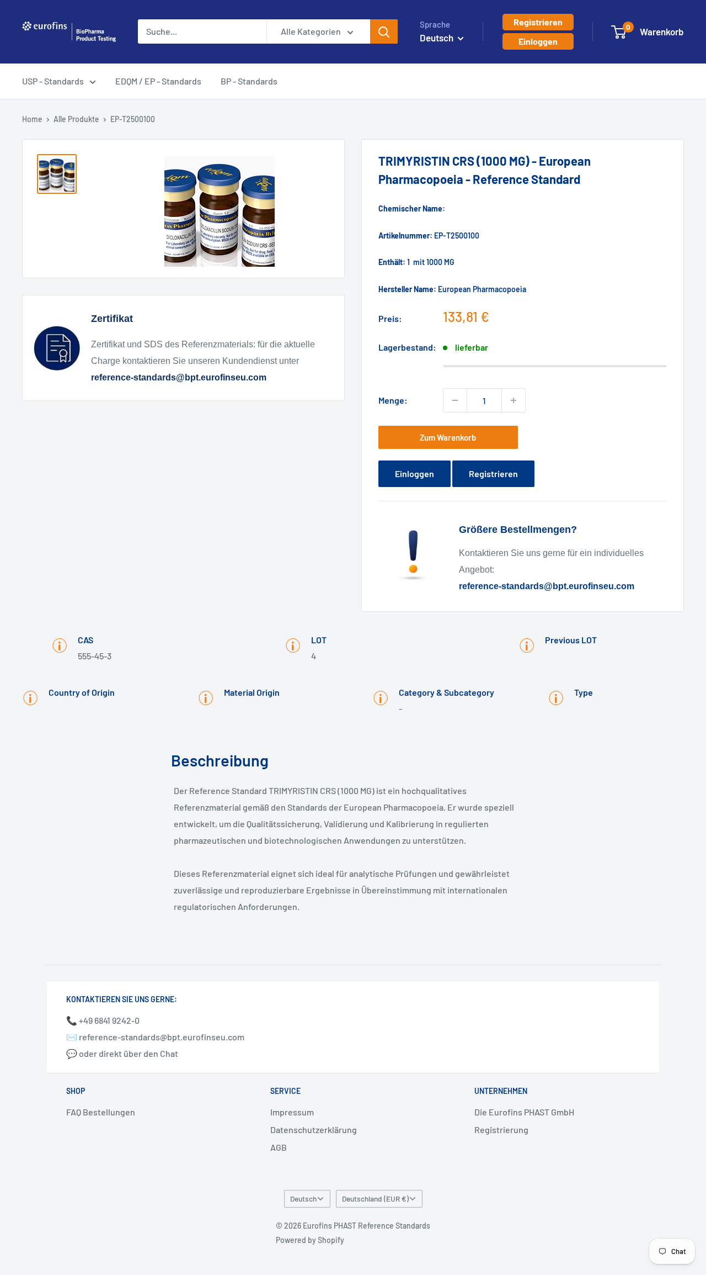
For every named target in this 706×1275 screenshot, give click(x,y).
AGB (278, 1147)
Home (32, 119)
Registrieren (538, 22)
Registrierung (501, 1129)
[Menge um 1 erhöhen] (513, 400)
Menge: (393, 400)
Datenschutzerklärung (313, 1129)
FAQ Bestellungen (100, 1112)
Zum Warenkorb (448, 437)
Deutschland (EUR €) (375, 1198)
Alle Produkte (76, 119)
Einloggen (538, 41)
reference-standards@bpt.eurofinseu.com (178, 377)
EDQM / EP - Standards (158, 81)
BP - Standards (249, 81)
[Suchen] (384, 31)
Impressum (292, 1112)
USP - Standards (53, 81)
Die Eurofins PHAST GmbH (524, 1112)
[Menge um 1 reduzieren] (455, 400)
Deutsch (303, 1198)
